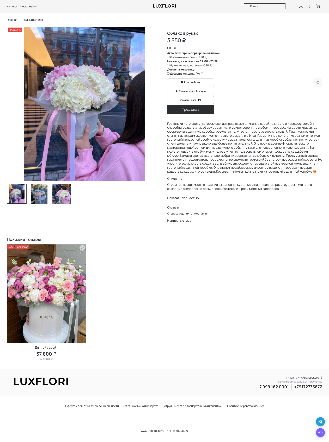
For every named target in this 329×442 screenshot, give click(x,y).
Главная (12, 20)
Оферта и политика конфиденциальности (92, 406)
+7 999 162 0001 (273, 386)
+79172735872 (308, 386)
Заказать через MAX (191, 99)
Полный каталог (33, 20)
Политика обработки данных (245, 406)
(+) (189, 57)
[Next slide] (156, 104)
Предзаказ (190, 109)
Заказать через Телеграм (192, 91)
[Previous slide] (12, 104)
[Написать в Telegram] (320, 421)
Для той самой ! (46, 347)
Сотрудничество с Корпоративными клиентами (192, 406)
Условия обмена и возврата (140, 406)
